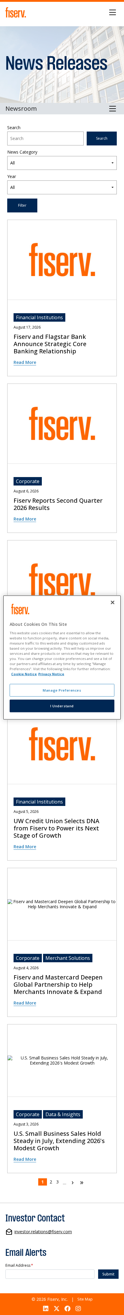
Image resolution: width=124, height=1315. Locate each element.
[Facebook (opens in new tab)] (67, 1308)
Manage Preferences (62, 690)
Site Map (85, 1299)
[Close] (112, 602)
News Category (22, 152)
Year (11, 176)
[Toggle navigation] (113, 12)
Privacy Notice (51, 674)
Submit (108, 1274)
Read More (25, 362)
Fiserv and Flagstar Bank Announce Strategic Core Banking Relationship (50, 344)
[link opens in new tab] (16, 12)
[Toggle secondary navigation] (113, 108)
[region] (62, 657)
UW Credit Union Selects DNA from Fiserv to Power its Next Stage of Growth (56, 828)
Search (13, 127)
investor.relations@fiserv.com (43, 1231)
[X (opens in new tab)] (56, 1308)
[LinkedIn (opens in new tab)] (45, 1308)
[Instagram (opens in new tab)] (78, 1308)
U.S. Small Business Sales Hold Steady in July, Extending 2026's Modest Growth (59, 1141)
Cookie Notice (24, 674)
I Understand (62, 706)
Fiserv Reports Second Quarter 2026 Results (58, 504)
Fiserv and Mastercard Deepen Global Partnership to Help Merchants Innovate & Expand (58, 984)
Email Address (19, 1265)
